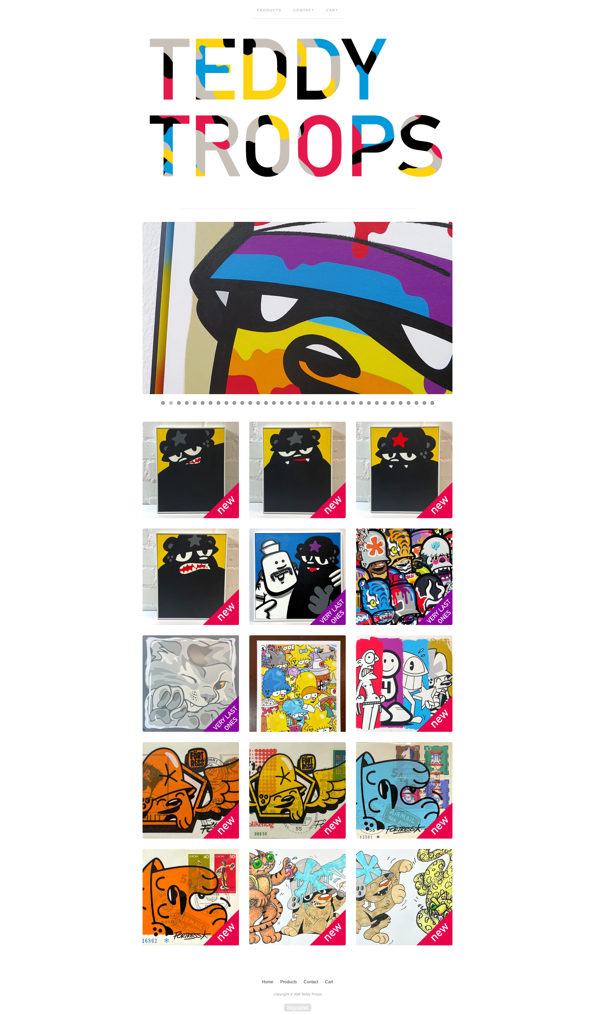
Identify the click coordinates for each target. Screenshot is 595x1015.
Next (440, 308)
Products (269, 10)
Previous (154, 308)
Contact (303, 10)
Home (267, 982)
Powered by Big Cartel (297, 1008)
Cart (332, 10)
